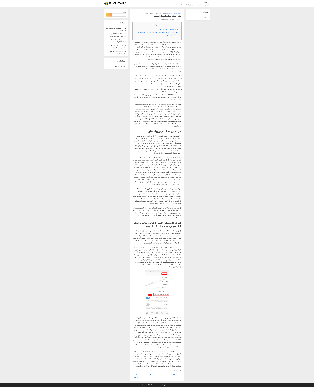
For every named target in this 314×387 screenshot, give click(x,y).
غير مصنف (169, 13)
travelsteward (165, 19)
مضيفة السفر (205, 3)
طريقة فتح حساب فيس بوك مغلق (168, 29)
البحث (124, 12)
